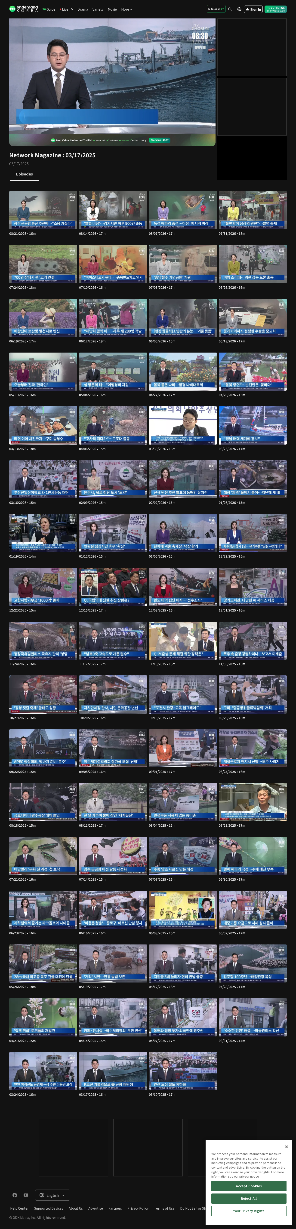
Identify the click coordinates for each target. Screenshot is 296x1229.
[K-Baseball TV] (216, 8)
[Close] (286, 1147)
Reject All (249, 1198)
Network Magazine (35, 155)
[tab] (24, 174)
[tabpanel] (148, 645)
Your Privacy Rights (249, 1211)
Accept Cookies (249, 1186)
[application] (112, 76)
